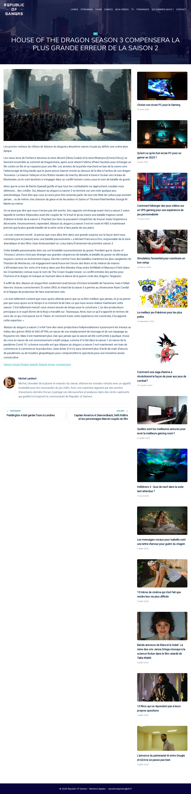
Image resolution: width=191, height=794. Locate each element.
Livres (74, 9)
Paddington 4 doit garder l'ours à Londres (31, 413)
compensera (63, 364)
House (16, 364)
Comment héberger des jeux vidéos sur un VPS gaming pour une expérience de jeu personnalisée (160, 210)
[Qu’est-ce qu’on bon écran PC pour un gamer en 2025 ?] (162, 134)
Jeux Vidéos (122, 9)
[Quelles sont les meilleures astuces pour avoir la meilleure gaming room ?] (162, 410)
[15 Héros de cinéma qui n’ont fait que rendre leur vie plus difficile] (162, 573)
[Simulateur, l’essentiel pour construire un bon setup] (162, 242)
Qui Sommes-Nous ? (163, 9)
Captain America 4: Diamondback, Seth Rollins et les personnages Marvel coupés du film (101, 415)
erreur (51, 364)
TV (132, 9)
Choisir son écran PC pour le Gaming (158, 104)
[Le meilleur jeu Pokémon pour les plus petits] (162, 293)
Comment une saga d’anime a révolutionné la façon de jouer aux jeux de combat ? (161, 376)
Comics (108, 9)
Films (99, 9)
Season (42, 364)
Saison (8, 364)
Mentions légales (97, 788)
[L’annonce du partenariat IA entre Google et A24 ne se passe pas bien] (162, 738)
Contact (181, 9)
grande (34, 364)
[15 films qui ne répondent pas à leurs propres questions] (162, 687)
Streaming (87, 9)
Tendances (142, 9)
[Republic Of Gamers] (14, 9)
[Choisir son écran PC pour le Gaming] (162, 86)
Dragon (25, 364)
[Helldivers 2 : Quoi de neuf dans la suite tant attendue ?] (162, 465)
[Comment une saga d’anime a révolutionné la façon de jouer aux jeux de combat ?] (162, 349)
